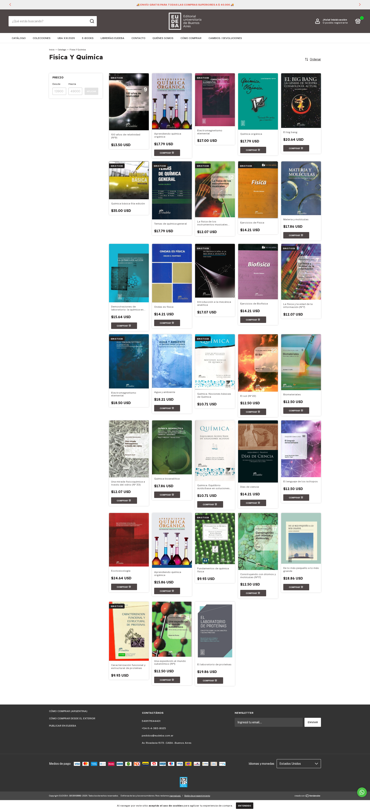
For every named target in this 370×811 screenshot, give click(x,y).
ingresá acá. (175, 795)
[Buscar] (91, 21)
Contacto (138, 38)
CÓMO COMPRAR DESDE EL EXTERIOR (72, 718)
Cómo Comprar (191, 38)
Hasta (72, 83)
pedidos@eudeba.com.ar (157, 735)
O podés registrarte (335, 22)
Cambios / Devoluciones (225, 38)
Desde (56, 83)
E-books (88, 38)
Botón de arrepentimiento (197, 795)
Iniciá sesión (339, 19)
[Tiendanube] (307, 796)
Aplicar (91, 91)
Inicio (51, 49)
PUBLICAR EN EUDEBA (62, 725)
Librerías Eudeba (112, 38)
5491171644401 (151, 721)
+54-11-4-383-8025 (154, 728)
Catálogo (19, 38)
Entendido (244, 805)
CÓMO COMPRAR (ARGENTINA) (68, 711)
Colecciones (42, 38)
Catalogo (62, 49)
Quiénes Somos (162, 38)
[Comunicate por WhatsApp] (362, 792)
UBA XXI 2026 (66, 38)
